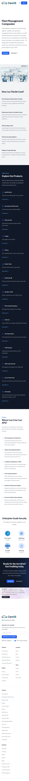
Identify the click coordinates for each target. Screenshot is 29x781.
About (17, 651)
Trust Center (18, 677)
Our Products (5, 651)
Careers (17, 657)
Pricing (3, 671)
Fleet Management (6, 773)
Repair (3, 760)
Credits (17, 674)
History (3, 709)
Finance (3, 757)
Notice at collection (7, 640)
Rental (3, 754)
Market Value (5, 712)
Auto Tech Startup (6, 769)
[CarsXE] (9, 3)
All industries (5, 654)
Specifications (5, 694)
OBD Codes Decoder (6, 733)
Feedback (4, 680)
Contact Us (6, 597)
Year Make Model (5, 727)
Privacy (17, 668)
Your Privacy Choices (22, 640)
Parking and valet (5, 766)
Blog (17, 654)
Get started (5, 53)
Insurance (4, 751)
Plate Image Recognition (7, 721)
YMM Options (5, 730)
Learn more (14, 53)
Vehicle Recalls (5, 715)
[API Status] (14, 620)
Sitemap (17, 660)
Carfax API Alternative (7, 663)
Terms (17, 671)
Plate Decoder (5, 700)
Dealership (4, 748)
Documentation (5, 674)
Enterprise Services (6, 657)
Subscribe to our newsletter (9, 636)
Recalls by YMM (5, 718)
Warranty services (6, 763)
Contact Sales (5, 677)
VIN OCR (4, 724)
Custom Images (5, 706)
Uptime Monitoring (6, 660)
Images (3, 703)
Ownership (4, 739)
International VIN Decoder (8, 697)
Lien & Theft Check (6, 736)
